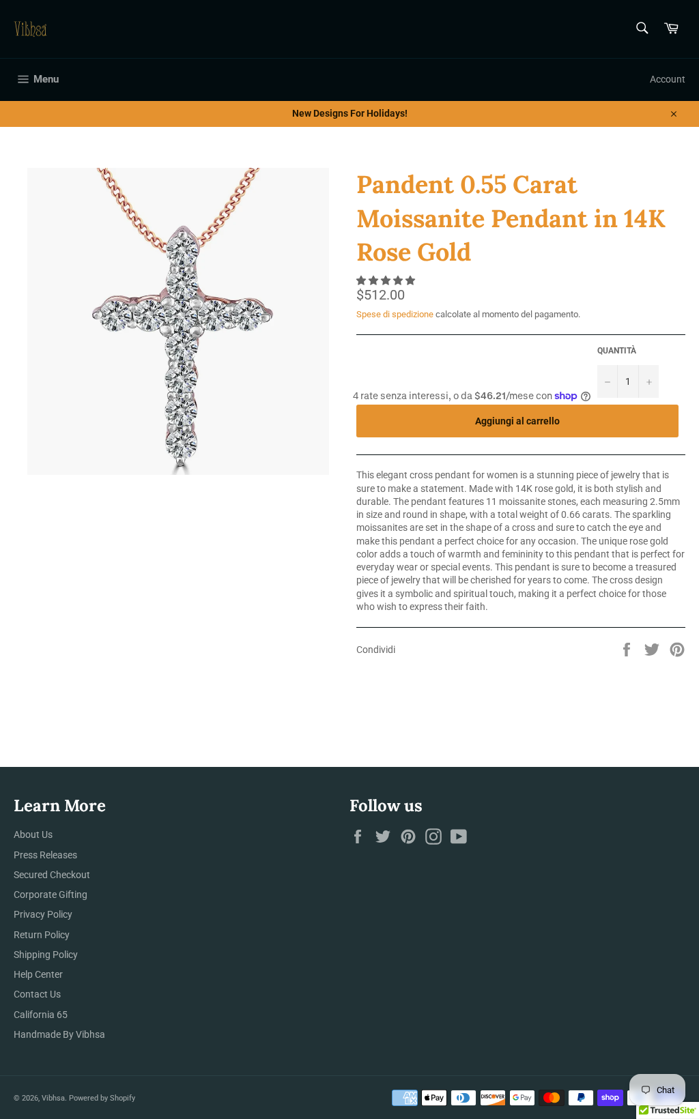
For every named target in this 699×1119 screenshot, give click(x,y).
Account (667, 79)
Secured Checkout (52, 874)
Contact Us (37, 994)
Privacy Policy (43, 914)
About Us (33, 834)
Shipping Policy (46, 954)
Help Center (38, 974)
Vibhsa (53, 1098)
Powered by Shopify (102, 1098)
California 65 (41, 1014)
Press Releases (45, 854)
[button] (386, 280)
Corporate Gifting (50, 894)
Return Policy (42, 934)
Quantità (616, 350)
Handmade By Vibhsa (59, 1034)
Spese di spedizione (394, 314)
